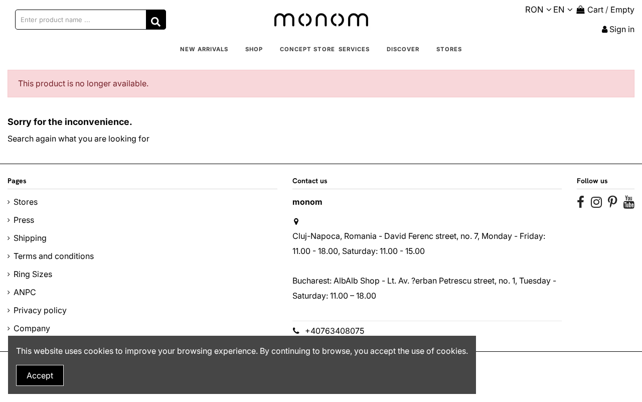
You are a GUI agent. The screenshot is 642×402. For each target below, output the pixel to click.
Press (24, 220)
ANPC (25, 292)
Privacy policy (40, 310)
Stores (26, 202)
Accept (40, 375)
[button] (254, 50)
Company (32, 328)
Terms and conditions (54, 256)
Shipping (30, 238)
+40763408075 (334, 331)
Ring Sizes (33, 274)
